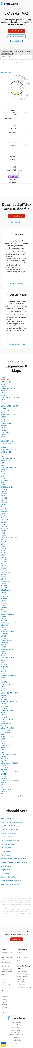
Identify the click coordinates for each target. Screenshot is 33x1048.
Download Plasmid (16, 41)
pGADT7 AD (4, 520)
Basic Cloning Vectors (8, 818)
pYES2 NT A (5, 402)
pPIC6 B (3, 774)
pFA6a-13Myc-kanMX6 (8, 632)
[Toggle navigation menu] (30, 4)
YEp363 (3, 629)
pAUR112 (4, 509)
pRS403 (3, 566)
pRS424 (3, 645)
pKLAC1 (3, 695)
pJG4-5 (3, 686)
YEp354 (3, 559)
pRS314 (3, 540)
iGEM (18, 960)
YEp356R (4, 586)
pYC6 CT (3, 785)
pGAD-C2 (4, 502)
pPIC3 (3, 739)
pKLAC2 (3, 704)
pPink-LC (4, 478)
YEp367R (4, 682)
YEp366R (4, 664)
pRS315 (3, 548)
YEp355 (3, 568)
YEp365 (3, 647)
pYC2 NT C (4, 776)
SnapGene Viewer (7, 955)
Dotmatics (5, 1004)
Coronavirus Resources (8, 833)
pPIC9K (3, 408)
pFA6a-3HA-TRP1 (6, 667)
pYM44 (3, 463)
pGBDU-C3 (4, 642)
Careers (4, 1010)
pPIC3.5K (4, 756)
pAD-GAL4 (4, 448)
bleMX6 (3, 377)
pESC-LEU (4, 570)
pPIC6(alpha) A (6, 791)
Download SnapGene (16, 36)
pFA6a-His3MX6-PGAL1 (8, 754)
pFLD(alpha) (5, 485)
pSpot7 (3, 688)
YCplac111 (4, 489)
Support (4, 1002)
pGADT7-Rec (5, 529)
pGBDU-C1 (4, 625)
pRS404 (3, 575)
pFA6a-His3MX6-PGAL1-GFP (10, 772)
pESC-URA (4, 588)
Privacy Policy (16, 1025)
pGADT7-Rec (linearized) (9, 537)
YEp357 (3, 594)
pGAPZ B (4, 555)
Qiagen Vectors (6, 870)
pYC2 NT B (4, 767)
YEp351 (3, 533)
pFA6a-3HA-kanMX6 (7, 658)
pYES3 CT (4, 428)
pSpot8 (3, 697)
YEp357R (4, 603)
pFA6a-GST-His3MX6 (7, 719)
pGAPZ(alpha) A (6, 572)
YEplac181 (4, 717)
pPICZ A (3, 417)
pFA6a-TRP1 (5, 432)
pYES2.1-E (4, 384)
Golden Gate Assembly (24, 987)
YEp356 (3, 577)
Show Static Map (6, 72)
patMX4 (3, 491)
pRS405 (3, 583)
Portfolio (4, 1007)
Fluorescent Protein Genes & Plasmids (14, 862)
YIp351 (3, 734)
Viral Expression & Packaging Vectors (13, 859)
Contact (4, 1012)
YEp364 (3, 638)
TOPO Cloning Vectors (8, 844)
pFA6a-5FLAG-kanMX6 (8, 675)
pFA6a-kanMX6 (6, 380)
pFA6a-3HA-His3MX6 (7, 649)
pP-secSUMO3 (5, 730)
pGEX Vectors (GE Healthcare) (11, 840)
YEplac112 (4, 708)
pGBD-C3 (4, 616)
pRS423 (3, 636)
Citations (4, 999)
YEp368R (4, 699)
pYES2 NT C (5, 419)
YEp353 (3, 550)
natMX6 (3, 430)
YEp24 (3, 524)
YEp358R (4, 621)
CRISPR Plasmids (6, 848)
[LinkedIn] (16, 1044)
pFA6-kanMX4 (5, 596)
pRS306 (3, 522)
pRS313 (3, 531)
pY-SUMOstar (5, 732)
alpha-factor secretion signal (11, 796)
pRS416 (3, 627)
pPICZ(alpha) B (6, 452)
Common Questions (7, 977)
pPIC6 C (3, 783)
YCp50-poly (5, 480)
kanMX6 (3, 421)
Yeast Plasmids (6, 873)
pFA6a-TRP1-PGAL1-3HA (8, 450)
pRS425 (3, 653)
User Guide (5, 974)
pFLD (2, 476)
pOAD (3, 713)
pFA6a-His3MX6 (6, 745)
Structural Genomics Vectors (10, 884)
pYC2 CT (3, 750)
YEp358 (3, 612)
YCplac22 (4, 498)
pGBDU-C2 (4, 634)
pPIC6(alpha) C (6, 391)
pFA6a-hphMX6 (6, 789)
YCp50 (3, 472)
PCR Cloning (21, 982)
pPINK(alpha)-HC (7, 487)
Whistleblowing (16, 1040)
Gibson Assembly (22, 976)
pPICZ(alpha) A (6, 443)
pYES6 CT (4, 437)
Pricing (19, 955)
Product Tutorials (7, 972)
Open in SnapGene (16, 31)
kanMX (3, 395)
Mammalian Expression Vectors (11, 881)
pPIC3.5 (3, 748)
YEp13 (3, 515)
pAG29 (3, 465)
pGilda (3, 660)
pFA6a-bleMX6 (6, 684)
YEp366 (3, 656)
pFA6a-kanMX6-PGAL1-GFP (10, 406)
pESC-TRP (4, 579)
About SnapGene (7, 994)
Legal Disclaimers (16, 1027)
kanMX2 (3, 404)
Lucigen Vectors (6, 866)
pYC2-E (3, 741)
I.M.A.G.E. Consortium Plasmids (11, 822)
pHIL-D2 (3, 669)
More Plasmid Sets (7, 54)
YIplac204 (4, 770)
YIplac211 (4, 778)
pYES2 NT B (5, 410)
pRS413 (3, 601)
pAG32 (3, 474)
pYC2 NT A (4, 759)
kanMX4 (3, 412)
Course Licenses (22, 957)
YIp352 (3, 743)
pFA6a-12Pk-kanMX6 (8, 614)
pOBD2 (3, 721)
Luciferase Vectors (7, 851)
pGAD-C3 (4, 511)
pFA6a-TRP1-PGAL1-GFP (8, 458)
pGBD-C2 (4, 607)
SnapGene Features (7, 952)
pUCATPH (4, 715)
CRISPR (4, 979)
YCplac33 (4, 507)
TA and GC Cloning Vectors (10, 829)
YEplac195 (4, 726)
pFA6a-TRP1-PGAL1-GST (8, 467)
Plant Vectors (5, 855)
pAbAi (3, 439)
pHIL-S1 (3, 678)
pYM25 (3, 445)
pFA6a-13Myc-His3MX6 (8, 623)
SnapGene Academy (7, 969)
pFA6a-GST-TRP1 (6, 737)
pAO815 (3, 483)
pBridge (3, 535)
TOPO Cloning (21, 984)
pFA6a (3, 605)
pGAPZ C (3, 564)
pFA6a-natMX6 (6, 423)
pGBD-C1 (4, 599)
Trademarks (16, 1037)
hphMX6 (4, 386)
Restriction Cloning (23, 971)
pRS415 (3, 618)
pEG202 (3, 553)
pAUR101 (4, 500)
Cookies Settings (16, 1030)
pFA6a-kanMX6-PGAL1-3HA (10, 397)
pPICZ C (3, 434)
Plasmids (6, 63)
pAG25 (3, 456)
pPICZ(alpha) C (6, 461)
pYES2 (3, 794)
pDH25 (3, 544)
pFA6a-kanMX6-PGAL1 (8, 388)
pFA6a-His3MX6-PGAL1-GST (10, 780)
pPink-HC (4, 469)
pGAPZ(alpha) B (6, 581)
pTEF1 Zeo (4, 706)
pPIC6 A (3, 765)
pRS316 (3, 557)
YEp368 (3, 691)
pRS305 (3, 513)
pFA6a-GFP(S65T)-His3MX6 (10, 693)
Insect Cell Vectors (7, 837)
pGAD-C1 (4, 494)
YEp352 (3, 542)
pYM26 (3, 454)
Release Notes (6, 962)
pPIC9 (3, 399)
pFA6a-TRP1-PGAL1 (7, 441)
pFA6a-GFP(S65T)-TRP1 (8, 710)
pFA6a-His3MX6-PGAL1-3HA (10, 763)
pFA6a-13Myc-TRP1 (7, 640)
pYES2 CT (4, 393)
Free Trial (20, 952)
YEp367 (3, 673)
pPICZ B (3, 426)
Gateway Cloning (22, 974)
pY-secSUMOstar (6, 724)
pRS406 (3, 592)
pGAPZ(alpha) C (6, 590)
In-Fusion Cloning (22, 979)
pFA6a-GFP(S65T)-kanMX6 (9, 702)
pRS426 (3, 662)
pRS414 (3, 610)
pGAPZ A (3, 546)
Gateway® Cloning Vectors (10, 877)
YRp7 (2, 787)
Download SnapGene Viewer (16, 344)
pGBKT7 (3, 651)
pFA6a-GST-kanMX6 (7, 728)
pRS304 (3, 504)
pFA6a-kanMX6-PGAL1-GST (10, 415)
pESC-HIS (4, 561)
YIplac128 (4, 761)
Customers (5, 996)
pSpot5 (3, 671)
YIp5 (2, 752)
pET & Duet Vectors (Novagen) (11, 826)
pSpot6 (3, 680)
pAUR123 (4, 518)
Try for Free (16, 939)
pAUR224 (4, 526)
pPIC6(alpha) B (6, 382)
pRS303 (3, 496)
